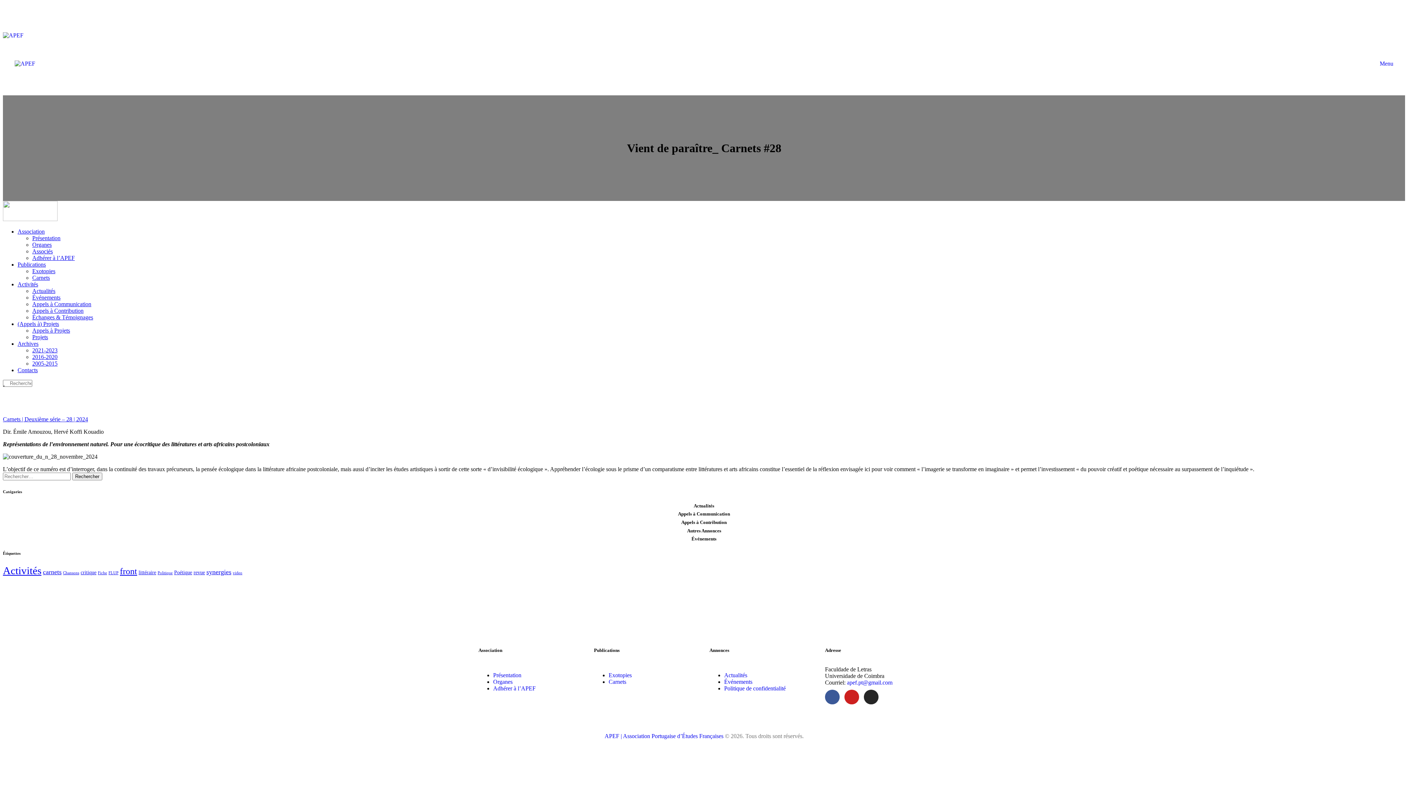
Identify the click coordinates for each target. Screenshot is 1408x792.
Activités (22, 570)
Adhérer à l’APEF (514, 688)
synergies (218, 572)
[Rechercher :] (37, 476)
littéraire (147, 572)
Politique (165, 573)
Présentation (507, 675)
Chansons (71, 573)
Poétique (183, 572)
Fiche (102, 573)
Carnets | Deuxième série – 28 (45, 419)
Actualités (735, 675)
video (237, 573)
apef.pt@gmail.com (869, 682)
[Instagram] (871, 697)
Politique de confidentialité (755, 688)
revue (199, 572)
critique (88, 572)
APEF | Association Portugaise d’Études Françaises (665, 736)
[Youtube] (851, 697)
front (128, 571)
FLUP (113, 573)
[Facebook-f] (832, 697)
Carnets (617, 682)
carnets (52, 572)
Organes (503, 682)
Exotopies (620, 675)
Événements (738, 682)
